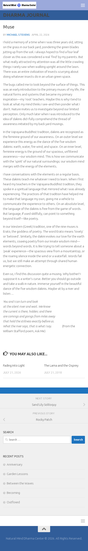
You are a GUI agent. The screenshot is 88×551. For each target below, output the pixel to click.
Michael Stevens (18, 34)
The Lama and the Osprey (61, 365)
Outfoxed (13, 502)
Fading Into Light (14, 365)
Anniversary (14, 464)
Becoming (13, 492)
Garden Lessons (17, 474)
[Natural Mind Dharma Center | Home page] (25, 5)
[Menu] (83, 5)
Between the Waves (20, 483)
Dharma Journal (26, 15)
